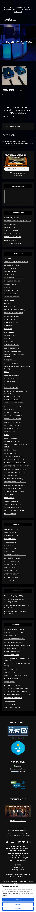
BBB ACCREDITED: (10, 224)
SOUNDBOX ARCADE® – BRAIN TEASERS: (17, 466)
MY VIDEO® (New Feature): (13, 561)
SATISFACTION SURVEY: (12, 574)
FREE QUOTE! (8, 341)
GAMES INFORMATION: (11, 345)
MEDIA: (6, 384)
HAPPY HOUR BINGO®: (11, 348)
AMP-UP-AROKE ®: (10, 268)
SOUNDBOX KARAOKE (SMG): (13, 479)
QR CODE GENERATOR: (11, 655)
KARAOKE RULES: (10, 360)
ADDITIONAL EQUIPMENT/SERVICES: (16, 262)
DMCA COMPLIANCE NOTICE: (13, 313)
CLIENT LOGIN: (9, 300)
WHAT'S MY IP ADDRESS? (12, 707)
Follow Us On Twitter (18, 9)
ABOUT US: (7, 258)
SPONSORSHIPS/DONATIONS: (14, 491)
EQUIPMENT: (8, 326)
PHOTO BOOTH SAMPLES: (12, 234)
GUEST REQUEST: (10, 542)
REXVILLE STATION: (10, 669)
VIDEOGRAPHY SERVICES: (12, 504)
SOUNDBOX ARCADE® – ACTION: (15, 463)
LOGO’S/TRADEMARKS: (12, 375)
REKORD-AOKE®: (10, 450)
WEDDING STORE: (10, 514)
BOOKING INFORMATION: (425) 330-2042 (17, 221)
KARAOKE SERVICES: (11, 227)
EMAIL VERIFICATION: (11, 319)
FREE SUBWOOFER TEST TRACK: (14, 632)
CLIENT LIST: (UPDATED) (12, 297)
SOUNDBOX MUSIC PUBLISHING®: (15, 485)
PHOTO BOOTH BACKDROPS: (13, 416)
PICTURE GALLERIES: (11, 428)
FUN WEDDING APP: (10, 636)
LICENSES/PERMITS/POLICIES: (14, 648)
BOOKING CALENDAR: (11, 290)
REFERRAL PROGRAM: (11, 571)
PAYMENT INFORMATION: (12, 412)
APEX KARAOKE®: (10, 271)
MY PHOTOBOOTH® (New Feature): (15, 555)
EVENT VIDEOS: (9, 332)
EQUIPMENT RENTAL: (11, 322)
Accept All (18, 899)
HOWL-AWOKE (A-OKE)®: (12, 351)
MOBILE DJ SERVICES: (11, 230)
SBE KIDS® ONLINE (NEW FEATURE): (16, 675)
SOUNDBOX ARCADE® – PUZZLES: (15, 469)
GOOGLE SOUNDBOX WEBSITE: (14, 639)
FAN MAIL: (7, 338)
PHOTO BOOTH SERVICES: (12, 237)
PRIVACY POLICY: (9, 432)
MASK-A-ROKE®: (9, 381)
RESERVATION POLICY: (11, 453)
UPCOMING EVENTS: (11, 501)
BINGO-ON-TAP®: (10, 284)
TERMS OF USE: (9, 495)
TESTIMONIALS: (9, 498)
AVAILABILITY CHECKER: (12, 529)
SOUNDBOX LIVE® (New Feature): (15, 482)
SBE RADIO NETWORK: (11, 679)
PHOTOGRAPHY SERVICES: (13, 425)
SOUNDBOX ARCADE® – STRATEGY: (15, 472)
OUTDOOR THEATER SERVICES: (14, 403)
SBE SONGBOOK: (9, 682)
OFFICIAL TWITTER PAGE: (12, 400)
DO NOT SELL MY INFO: (12, 316)
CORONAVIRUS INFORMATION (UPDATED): (18, 310)
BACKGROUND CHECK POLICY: (14, 278)
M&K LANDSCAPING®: (11, 378)
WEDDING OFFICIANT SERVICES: (14, 510)
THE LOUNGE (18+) (10, 701)
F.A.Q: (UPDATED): (10, 335)
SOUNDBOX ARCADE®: (11, 475)
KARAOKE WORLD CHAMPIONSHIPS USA (17, 645)
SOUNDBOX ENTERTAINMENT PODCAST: (17, 695)
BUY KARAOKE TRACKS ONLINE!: (14, 629)
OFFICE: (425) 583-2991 (11, 218)
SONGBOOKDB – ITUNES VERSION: (15, 691)
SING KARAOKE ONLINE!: (12, 685)
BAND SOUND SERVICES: (12, 281)
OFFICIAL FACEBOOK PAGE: (13, 396)
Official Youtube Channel (18, 821)
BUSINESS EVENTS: (10, 294)
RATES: (6, 435)
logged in (13, 141)
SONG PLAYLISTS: (10, 240)
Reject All (18, 908)
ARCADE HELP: (9, 274)
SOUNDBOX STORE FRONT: (13, 488)
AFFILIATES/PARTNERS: (11, 265)
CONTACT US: (8, 303)
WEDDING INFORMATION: (12, 243)
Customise (18, 904)
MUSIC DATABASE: (10, 548)
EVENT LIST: (8, 329)
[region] (18, 898)
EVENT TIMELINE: (10, 539)
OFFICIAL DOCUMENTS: (12, 652)
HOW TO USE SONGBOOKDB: (13, 642)
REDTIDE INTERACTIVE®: (12, 441)
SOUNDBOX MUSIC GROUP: (13, 698)
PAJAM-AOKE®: (9, 409)
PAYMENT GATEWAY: (11, 564)
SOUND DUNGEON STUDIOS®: (14, 459)
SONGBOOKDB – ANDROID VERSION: (16, 688)
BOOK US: (7, 287)
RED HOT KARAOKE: (10, 438)
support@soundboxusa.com (20, 853)
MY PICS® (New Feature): (12, 558)
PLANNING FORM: (10, 567)
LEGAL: (6, 372)
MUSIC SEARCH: (9, 551)
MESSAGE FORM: (9, 545)
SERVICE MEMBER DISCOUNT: (14, 456)
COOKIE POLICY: (9, 306)
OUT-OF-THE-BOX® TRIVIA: (13, 406)
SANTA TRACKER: (9, 672)
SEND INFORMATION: (11, 577)
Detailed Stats (18, 175)
